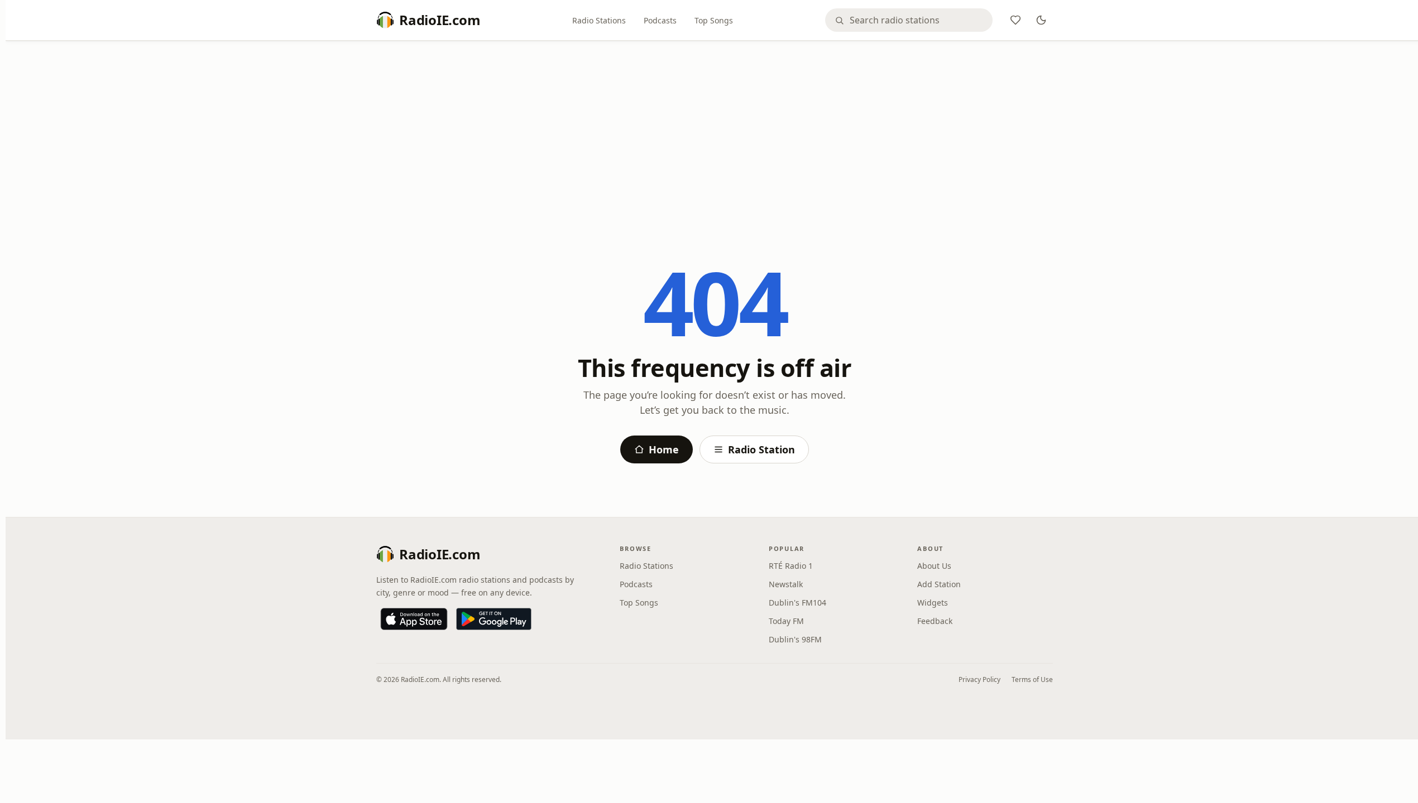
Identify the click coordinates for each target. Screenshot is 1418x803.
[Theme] (1041, 20)
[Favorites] (1015, 20)
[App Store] (414, 619)
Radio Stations (599, 20)
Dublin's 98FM (795, 639)
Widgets (932, 602)
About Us (934, 565)
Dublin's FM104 (797, 602)
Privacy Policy (979, 679)
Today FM (786, 621)
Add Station (939, 584)
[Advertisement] (715, 132)
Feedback (934, 621)
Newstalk (786, 584)
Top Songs (713, 20)
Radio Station (761, 449)
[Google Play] (493, 619)
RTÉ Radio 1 (791, 565)
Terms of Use (1032, 679)
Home (664, 449)
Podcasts (660, 20)
